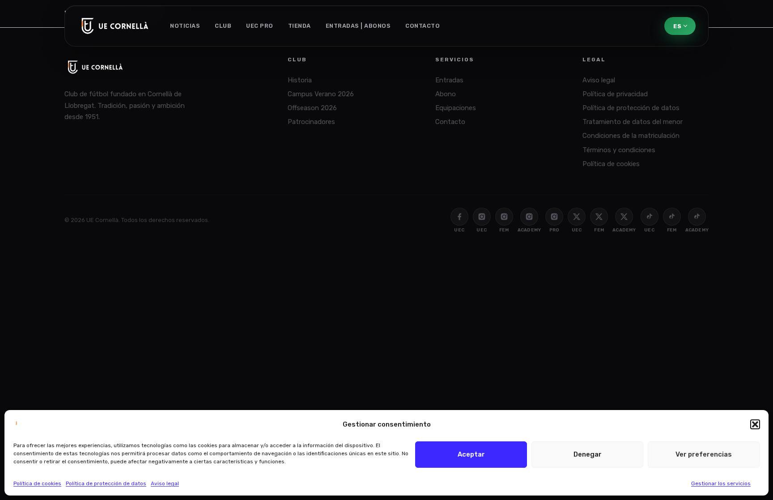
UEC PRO (259, 25)
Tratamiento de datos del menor (632, 122)
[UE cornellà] (115, 26)
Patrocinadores (311, 122)
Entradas (449, 80)
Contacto (422, 25)
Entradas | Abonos (358, 25)
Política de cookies (37, 483)
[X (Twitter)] (577, 217)
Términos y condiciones (618, 150)
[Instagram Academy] (529, 217)
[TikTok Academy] (697, 217)
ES (677, 26)
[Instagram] (482, 217)
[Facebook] (459, 217)
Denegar (587, 454)
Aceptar (471, 454)
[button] (755, 424)
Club (223, 25)
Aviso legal (165, 483)
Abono (445, 94)
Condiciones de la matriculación (631, 136)
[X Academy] (624, 217)
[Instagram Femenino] (504, 217)
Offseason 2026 (312, 108)
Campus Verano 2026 (321, 94)
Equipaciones (455, 108)
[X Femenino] (599, 217)
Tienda (299, 25)
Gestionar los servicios (721, 483)
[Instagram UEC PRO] (554, 217)
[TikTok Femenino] (672, 217)
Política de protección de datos (106, 483)
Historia (300, 80)
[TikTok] (649, 217)
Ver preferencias (703, 454)
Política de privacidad (615, 94)
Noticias (185, 25)
